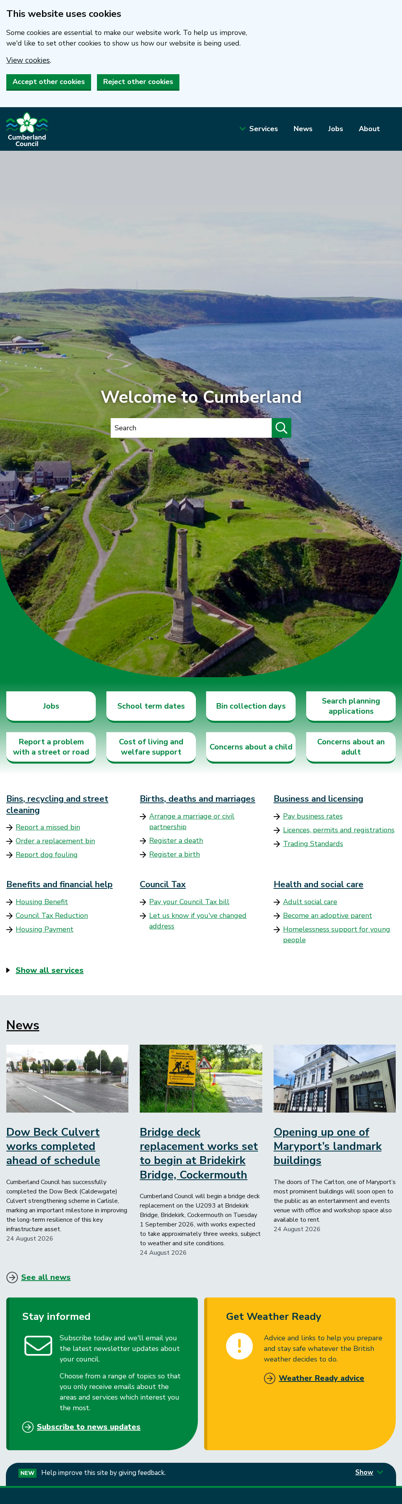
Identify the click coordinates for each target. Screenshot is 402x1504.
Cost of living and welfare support (151, 746)
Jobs (335, 128)
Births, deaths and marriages (197, 799)
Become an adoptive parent (327, 915)
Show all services (50, 970)
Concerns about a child (251, 747)
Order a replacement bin (55, 841)
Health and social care (319, 884)
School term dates (151, 706)
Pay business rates (313, 816)
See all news (46, 1277)
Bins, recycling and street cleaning (57, 804)
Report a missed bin (48, 827)
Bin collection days (251, 706)
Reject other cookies (138, 81)
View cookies (28, 60)
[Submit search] (281, 428)
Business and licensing (318, 799)
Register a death (176, 840)
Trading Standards (313, 843)
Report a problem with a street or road (51, 746)
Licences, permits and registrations (339, 830)
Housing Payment (44, 929)
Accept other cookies (49, 81)
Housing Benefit (42, 901)
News (303, 128)
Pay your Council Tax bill (189, 901)
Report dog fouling (47, 854)
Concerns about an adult (351, 746)
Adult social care (310, 901)
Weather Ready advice (321, 1378)
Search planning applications (351, 706)
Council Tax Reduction (52, 915)
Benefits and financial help (59, 884)
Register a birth (174, 854)
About (369, 128)
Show (364, 1472)
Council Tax (163, 884)
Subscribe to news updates (89, 1427)
